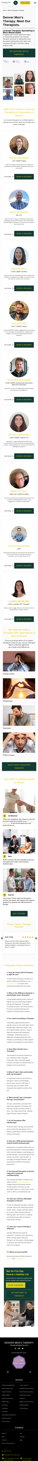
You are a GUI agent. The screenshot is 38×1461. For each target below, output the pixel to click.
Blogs (21, 1440)
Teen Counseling (23, 1408)
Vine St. (9, 1259)
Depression (22, 1398)
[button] (2, 938)
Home (5, 10)
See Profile (7, 176)
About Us (4, 1433)
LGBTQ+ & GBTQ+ (6, 1395)
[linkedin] (19, 1348)
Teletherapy (5, 1408)
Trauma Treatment (24, 1385)
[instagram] (15, 1348)
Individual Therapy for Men (8, 1385)
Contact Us (4, 1440)
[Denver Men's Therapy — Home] (6, 3)
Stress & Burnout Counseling (26, 1391)
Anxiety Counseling (6, 1418)
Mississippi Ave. (20, 1259)
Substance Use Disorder (7, 1398)
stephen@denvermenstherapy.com (12, 1454)
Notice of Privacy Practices (8, 1443)
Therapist (22, 1436)
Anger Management (24, 1405)
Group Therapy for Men (7, 1388)
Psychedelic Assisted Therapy (26, 1388)
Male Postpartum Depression (9, 1415)
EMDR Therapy (5, 1401)
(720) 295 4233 (7, 1451)
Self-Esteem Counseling (25, 1395)
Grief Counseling (6, 1421)
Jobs (21, 1433)
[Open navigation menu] (35, 2)
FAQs (3, 1436)
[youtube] (22, 1348)
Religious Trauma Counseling (26, 1401)
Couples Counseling (6, 1391)
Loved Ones (4, 1411)
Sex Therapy (5, 1405)
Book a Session (25, 2)
